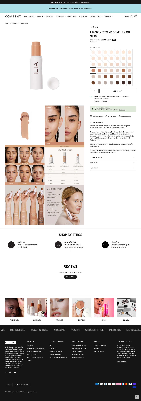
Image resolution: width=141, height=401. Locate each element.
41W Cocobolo (123, 83)
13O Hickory (123, 58)
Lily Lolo (126, 320)
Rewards (107, 16)
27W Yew (123, 70)
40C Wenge (117, 83)
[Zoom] (80, 30)
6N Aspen (123, 52)
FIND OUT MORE (78, 341)
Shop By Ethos (95, 16)
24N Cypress (105, 70)
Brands (40, 16)
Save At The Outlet (78, 354)
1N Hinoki (93, 52)
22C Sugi (93, 70)
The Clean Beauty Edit (34, 351)
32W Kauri (111, 77)
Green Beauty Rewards (79, 348)
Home (6, 23)
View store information (100, 101)
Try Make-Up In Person (79, 345)
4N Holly (111, 52)
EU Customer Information (57, 358)
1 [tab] (70, 251)
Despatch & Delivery (56, 351)
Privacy (96, 348)
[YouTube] (16, 373)
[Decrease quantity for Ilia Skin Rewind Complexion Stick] (91, 91)
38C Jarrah (105, 83)
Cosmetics (60, 16)
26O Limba (117, 70)
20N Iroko (123, 64)
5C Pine (117, 52)
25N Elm (111, 70)
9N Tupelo (99, 58)
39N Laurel (111, 83)
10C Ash (105, 58)
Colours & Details (96, 157)
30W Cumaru (99, 77)
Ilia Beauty (37, 320)
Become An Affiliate (78, 357)
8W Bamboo (93, 58)
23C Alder (99, 70)
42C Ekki (129, 83)
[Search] (131, 16)
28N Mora (129, 70)
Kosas (104, 320)
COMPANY (97, 341)
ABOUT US (31, 341)
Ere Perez (81, 320)
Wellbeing (83, 16)
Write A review (70, 277)
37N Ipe (99, 83)
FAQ (51, 345)
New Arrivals (29, 16)
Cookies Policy (99, 351)
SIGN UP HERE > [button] (122, 361)
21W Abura (129, 64)
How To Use (94, 162)
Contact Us (53, 348)
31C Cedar (105, 77)
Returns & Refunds (55, 354)
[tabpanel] (23, 244)
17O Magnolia (105, 64)
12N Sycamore (117, 58)
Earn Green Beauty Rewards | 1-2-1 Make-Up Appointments (70, 2)
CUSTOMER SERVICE (57, 341)
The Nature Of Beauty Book (35, 348)
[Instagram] (11, 372)
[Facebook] (7, 372)
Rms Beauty (14, 320)
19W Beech (117, 64)
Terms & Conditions (100, 345)
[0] (134, 16)
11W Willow (111, 58)
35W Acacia (129, 77)
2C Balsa (99, 52)
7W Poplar (129, 52)
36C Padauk (93, 83)
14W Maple (129, 58)
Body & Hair (71, 16)
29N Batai (93, 77)
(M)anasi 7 (59, 320)
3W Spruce (105, 52)
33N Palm (117, 77)
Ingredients (94, 168)
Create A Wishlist (77, 351)
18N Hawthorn (111, 64)
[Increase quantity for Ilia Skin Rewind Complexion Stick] (97, 91)
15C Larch (93, 64)
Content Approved (96, 122)
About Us (30, 345)
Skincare (49, 16)
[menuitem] (30, 16)
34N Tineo (123, 77)
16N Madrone (99, 64)
